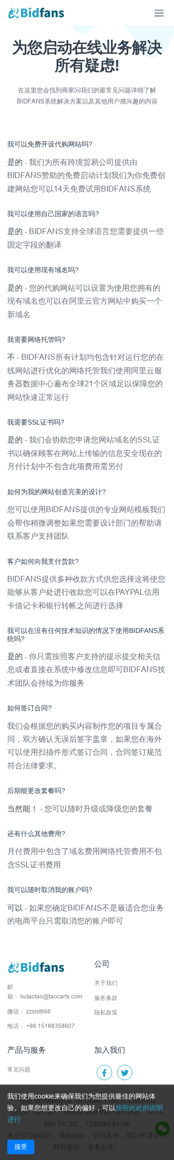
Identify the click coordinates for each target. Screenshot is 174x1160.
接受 (20, 1146)
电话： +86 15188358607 (41, 1025)
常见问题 (18, 1069)
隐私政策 (105, 1012)
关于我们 (105, 982)
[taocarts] (36, 12)
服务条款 (105, 997)
